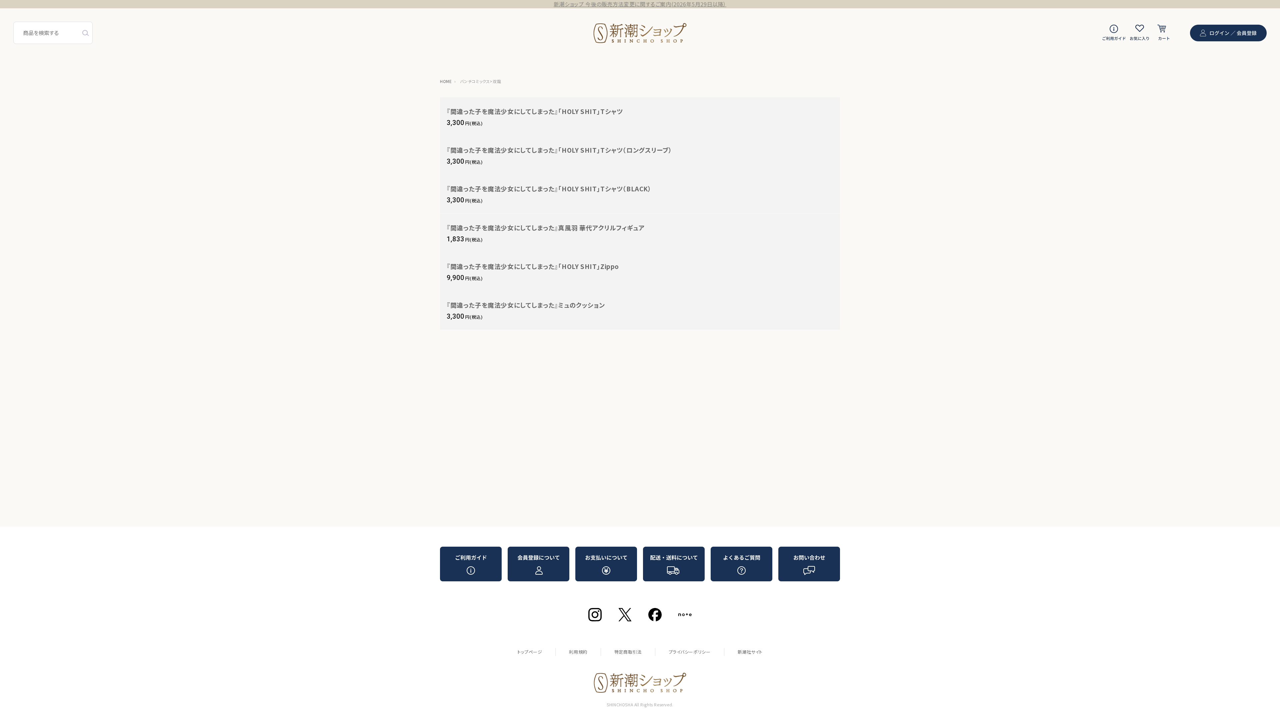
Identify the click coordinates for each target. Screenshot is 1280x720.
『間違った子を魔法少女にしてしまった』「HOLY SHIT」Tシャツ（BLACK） (549, 188)
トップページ (529, 652)
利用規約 (578, 652)
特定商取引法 (628, 652)
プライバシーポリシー (690, 652)
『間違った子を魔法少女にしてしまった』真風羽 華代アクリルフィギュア (546, 227)
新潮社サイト (750, 652)
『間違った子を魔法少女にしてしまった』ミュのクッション (526, 304)
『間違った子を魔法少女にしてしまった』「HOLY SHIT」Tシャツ (535, 111)
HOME (446, 81)
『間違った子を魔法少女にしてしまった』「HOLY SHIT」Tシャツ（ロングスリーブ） (559, 149)
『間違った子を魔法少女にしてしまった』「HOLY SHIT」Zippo (533, 266)
